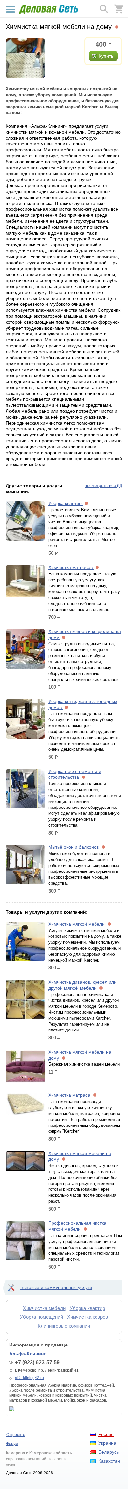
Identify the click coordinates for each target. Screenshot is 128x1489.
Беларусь (108, 1452)
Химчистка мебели (44, 1308)
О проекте (15, 1434)
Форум (12, 1443)
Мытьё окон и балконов (74, 847)
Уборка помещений (41, 1317)
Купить (106, 56)
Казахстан (109, 1461)
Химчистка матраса (70, 1095)
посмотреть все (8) (103, 485)
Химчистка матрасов (71, 567)
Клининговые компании (64, 1326)
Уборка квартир (65, 503)
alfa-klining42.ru (29, 1378)
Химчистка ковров (87, 1317)
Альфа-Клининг (27, 1353)
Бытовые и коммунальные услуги (56, 1287)
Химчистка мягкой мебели (77, 924)
